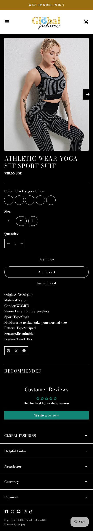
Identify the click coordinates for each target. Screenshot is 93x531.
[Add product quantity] (22, 243)
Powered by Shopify (14, 524)
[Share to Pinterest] (8, 350)
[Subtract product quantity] (8, 243)
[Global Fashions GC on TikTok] (31, 511)
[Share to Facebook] (24, 350)
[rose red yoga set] (50, 200)
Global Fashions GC (35, 520)
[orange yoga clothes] (40, 200)
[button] (88, 94)
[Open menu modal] (7, 21)
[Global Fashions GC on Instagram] (24, 511)
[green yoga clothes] (29, 200)
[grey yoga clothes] (19, 200)
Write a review (46, 415)
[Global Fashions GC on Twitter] (12, 511)
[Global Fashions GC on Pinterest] (18, 511)
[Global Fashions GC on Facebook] (6, 511)
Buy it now (46, 259)
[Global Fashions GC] (46, 22)
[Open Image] (46, 94)
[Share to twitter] (16, 350)
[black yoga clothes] (8, 200)
